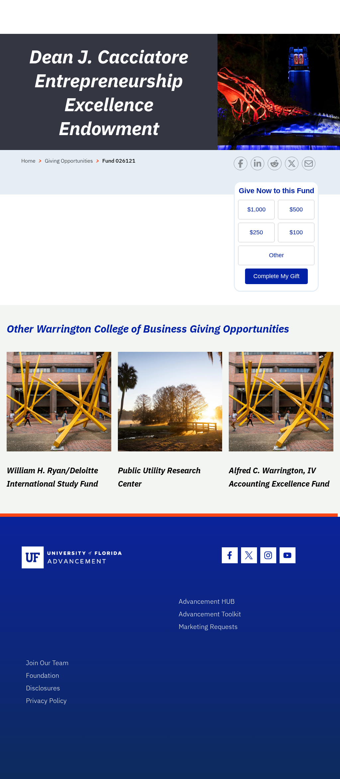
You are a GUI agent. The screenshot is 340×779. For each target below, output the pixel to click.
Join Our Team (47, 662)
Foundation (42, 675)
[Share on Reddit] (276, 165)
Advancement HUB (207, 601)
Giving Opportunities (69, 160)
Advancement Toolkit (210, 613)
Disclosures (43, 687)
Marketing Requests (208, 626)
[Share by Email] (310, 165)
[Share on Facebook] (242, 165)
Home (28, 160)
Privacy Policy (46, 700)
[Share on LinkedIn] (259, 165)
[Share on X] (293, 165)
